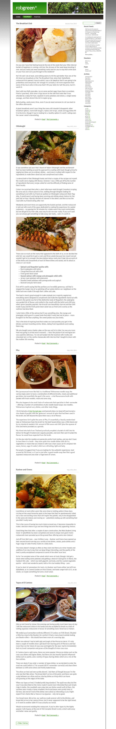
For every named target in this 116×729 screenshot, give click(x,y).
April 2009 (88, 97)
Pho (17, 350)
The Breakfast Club (24, 24)
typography (88, 125)
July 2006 (87, 101)
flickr (86, 62)
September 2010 (89, 81)
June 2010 (88, 85)
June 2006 (88, 103)
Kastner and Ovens (24, 470)
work (86, 129)
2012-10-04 (94, 43)
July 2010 (87, 84)
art (86, 108)
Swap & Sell (88, 71)
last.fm (87, 64)
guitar (86, 116)
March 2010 (88, 87)
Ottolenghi (20, 126)
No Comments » (53, 119)
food (43, 119)
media (86, 117)
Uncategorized (89, 126)
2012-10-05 (95, 35)
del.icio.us (88, 61)
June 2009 (88, 94)
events (86, 111)
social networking (89, 122)
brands (87, 110)
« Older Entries (22, 723)
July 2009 (87, 93)
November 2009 (89, 91)
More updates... (89, 54)
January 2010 (88, 90)
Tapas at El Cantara (24, 583)
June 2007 (88, 100)
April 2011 (88, 79)
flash (86, 113)
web (86, 128)
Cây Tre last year (35, 411)
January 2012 (88, 76)
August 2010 (88, 82)
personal (87, 120)
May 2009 (87, 95)
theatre (87, 123)
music (86, 119)
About (86, 69)
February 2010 (89, 88)
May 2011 (87, 78)
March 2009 (88, 98)
